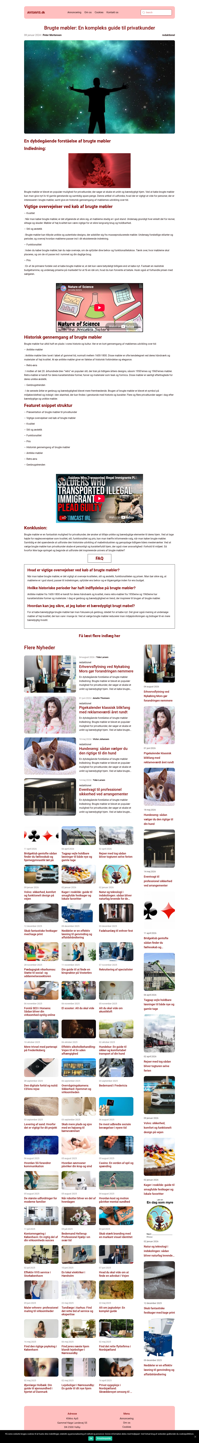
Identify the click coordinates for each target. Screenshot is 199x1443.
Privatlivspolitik (104, 1438)
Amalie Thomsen (101, 698)
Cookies (99, 12)
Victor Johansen (101, 739)
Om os (88, 12)
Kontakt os (112, 12)
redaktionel (168, 35)
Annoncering (74, 12)
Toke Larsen (102, 657)
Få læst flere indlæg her (99, 636)
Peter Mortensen (52, 35)
